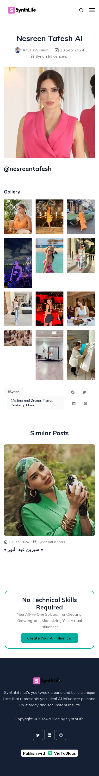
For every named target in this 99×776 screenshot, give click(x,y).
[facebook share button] (73, 392)
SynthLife (75, 718)
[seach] (81, 10)
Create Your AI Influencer (49, 638)
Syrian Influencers (51, 56)
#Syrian (13, 392)
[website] (61, 735)
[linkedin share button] (74, 403)
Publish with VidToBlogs (49, 753)
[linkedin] (49, 735)
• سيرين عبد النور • (23, 549)
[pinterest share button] (85, 403)
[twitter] (38, 735)
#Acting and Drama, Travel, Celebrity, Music (32, 402)
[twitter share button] (84, 392)
